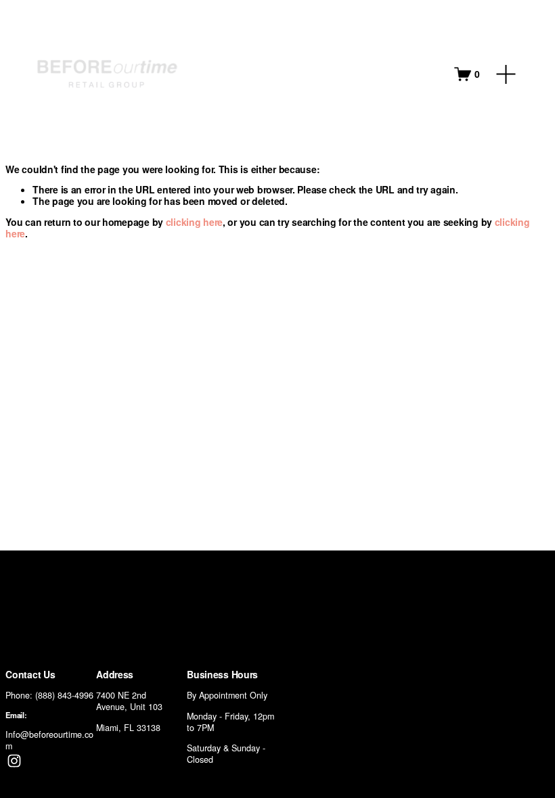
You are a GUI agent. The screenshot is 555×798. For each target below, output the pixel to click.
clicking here (194, 222)
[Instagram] (14, 761)
